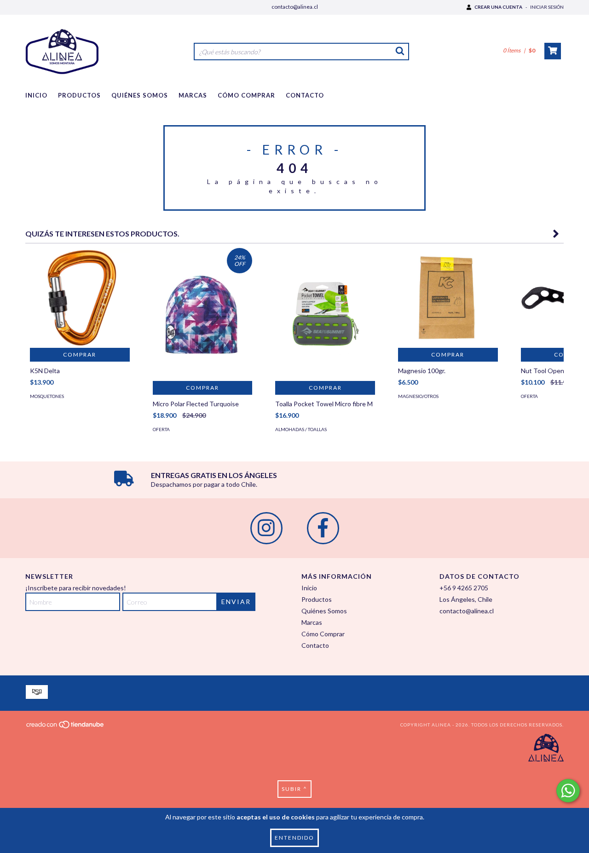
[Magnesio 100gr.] (448, 298)
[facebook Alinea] (323, 528)
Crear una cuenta (498, 7)
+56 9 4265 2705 (463, 588)
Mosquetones (47, 396)
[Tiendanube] (65, 727)
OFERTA (161, 429)
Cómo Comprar (246, 95)
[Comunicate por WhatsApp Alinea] (568, 790)
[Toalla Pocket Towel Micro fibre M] (325, 314)
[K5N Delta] (80, 298)
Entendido (294, 837)
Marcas (193, 95)
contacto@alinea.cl (294, 6)
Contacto (305, 95)
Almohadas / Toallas (301, 429)
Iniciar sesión (547, 7)
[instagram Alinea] (266, 528)
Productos (79, 95)
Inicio (36, 95)
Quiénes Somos (139, 95)
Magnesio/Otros (418, 396)
